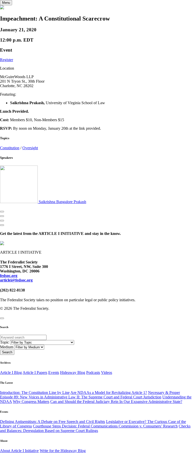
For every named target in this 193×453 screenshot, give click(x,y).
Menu (6, 3)
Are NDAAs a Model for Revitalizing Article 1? (108, 392)
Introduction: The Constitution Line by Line (35, 392)
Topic (4, 342)
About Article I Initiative (19, 450)
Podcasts (93, 372)
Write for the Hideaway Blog (63, 450)
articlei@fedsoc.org (16, 280)
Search (7, 352)
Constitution (9, 148)
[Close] (2, 318)
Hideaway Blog (72, 372)
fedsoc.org (8, 275)
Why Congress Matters (31, 401)
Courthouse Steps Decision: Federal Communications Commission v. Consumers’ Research (105, 426)
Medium (6, 347)
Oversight (30, 148)
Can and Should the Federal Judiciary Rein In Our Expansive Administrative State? (116, 401)
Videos (106, 372)
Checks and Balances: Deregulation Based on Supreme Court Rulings (95, 428)
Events (53, 372)
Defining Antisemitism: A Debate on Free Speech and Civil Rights (52, 421)
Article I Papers (35, 372)
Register (6, 60)
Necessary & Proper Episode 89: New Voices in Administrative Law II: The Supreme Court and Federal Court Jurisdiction (90, 394)
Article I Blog (11, 372)
